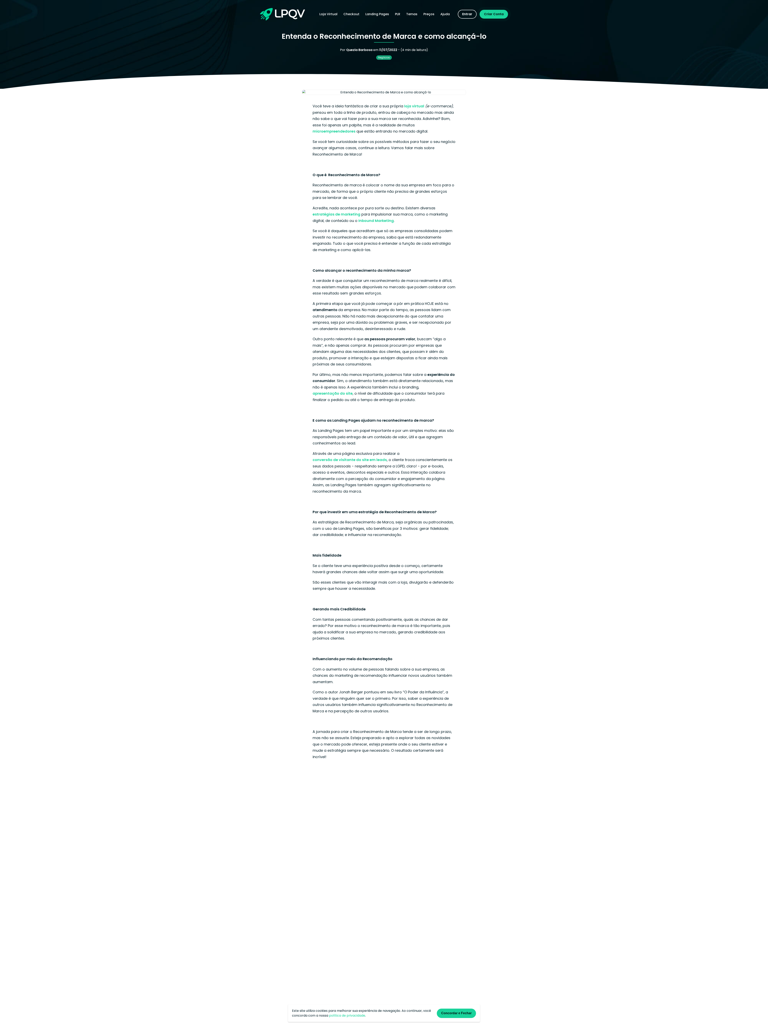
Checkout (351, 14)
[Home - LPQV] (282, 14)
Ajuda (445, 14)
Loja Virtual (328, 14)
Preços (428, 14)
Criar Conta (494, 14)
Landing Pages (377, 14)
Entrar (467, 14)
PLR (397, 14)
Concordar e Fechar (456, 1013)
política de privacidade (347, 1015)
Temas (411, 14)
